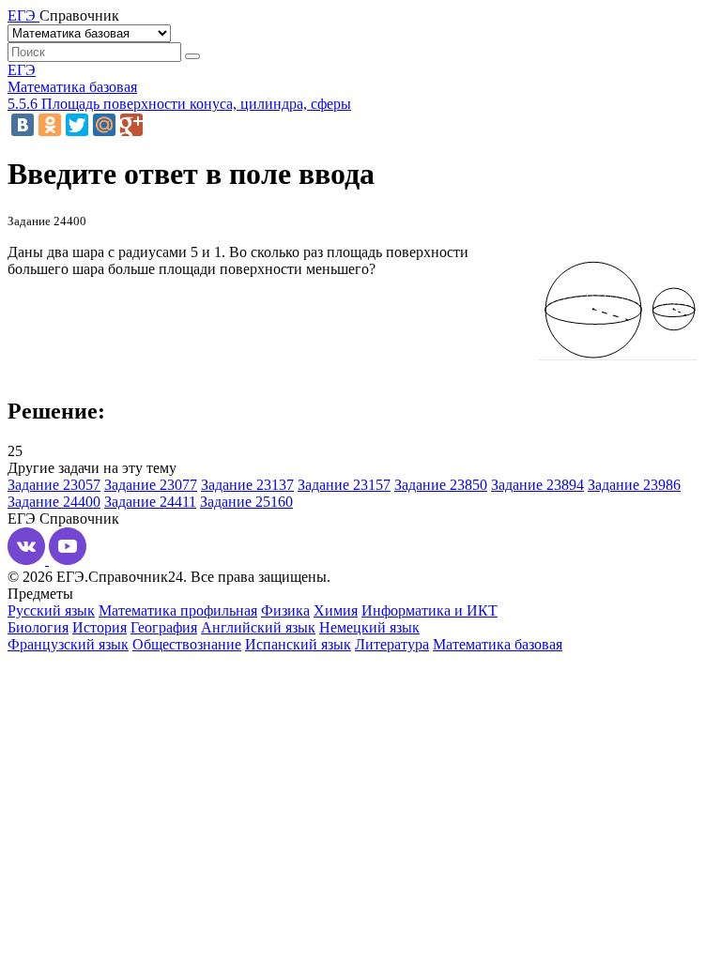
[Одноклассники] (49, 125)
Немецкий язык (369, 627)
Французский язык (68, 644)
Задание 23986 (634, 485)
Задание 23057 (54, 485)
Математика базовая (72, 87)
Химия (336, 610)
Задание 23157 (344, 485)
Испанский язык (298, 644)
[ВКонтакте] (22, 125)
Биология (38, 627)
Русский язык (51, 610)
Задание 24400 (54, 502)
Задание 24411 (150, 502)
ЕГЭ (22, 70)
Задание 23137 (247, 485)
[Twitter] (77, 125)
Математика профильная (178, 610)
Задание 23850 (440, 485)
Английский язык (258, 627)
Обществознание (186, 644)
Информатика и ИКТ (429, 610)
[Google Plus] (131, 125)
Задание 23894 (537, 485)
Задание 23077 (150, 485)
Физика (285, 610)
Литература (392, 644)
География (163, 627)
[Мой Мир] (104, 125)
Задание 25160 (246, 502)
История (99, 627)
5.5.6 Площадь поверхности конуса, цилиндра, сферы (179, 104)
